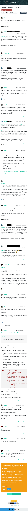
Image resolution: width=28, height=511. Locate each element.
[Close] (25, 465)
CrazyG (5, 104)
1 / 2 (14, 494)
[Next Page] (17, 494)
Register (4, 489)
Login (9, 489)
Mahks (5, 17)
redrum (5, 68)
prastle (5, 31)
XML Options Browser (7, 10)
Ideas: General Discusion (16, 332)
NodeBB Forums (16, 505)
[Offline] (2, 17)
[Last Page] (19, 494)
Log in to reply (23, 12)
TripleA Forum (14, 2)
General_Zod (6, 53)
